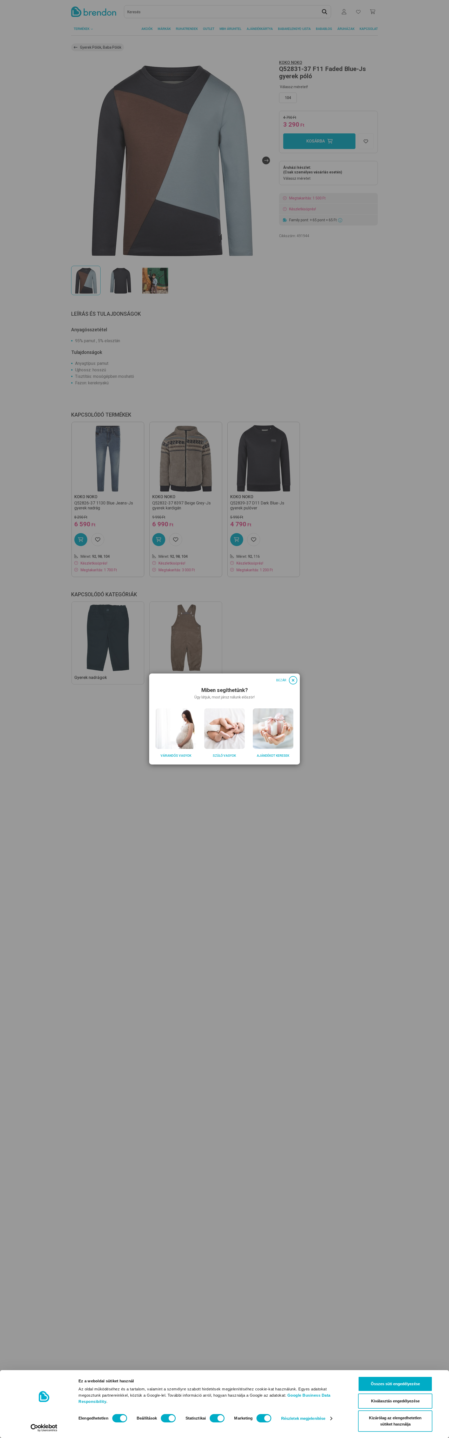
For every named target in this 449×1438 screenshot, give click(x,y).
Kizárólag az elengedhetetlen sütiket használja (395, 1421)
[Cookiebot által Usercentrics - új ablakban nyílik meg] (44, 1428)
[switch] (168, 1418)
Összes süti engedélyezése (395, 1384)
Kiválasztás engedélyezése (395, 1401)
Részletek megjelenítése (303, 1418)
